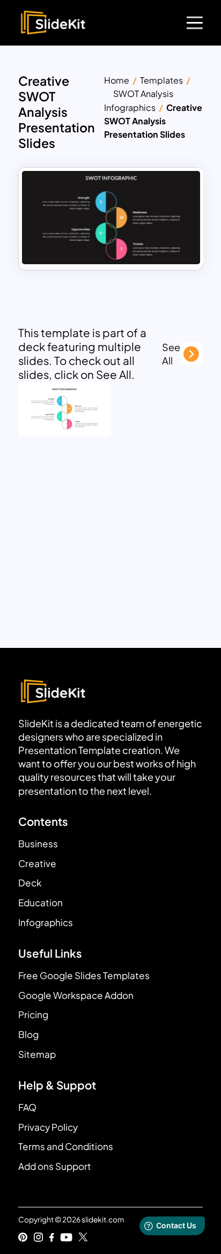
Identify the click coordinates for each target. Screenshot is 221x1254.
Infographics (45, 922)
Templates (161, 80)
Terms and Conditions (65, 1146)
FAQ (27, 1107)
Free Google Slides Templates (84, 975)
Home (116, 80)
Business (38, 843)
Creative (37, 863)
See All (171, 354)
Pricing (33, 1014)
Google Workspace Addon (76, 995)
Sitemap (37, 1054)
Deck (29, 883)
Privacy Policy (48, 1127)
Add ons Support (54, 1166)
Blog (28, 1034)
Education (40, 902)
